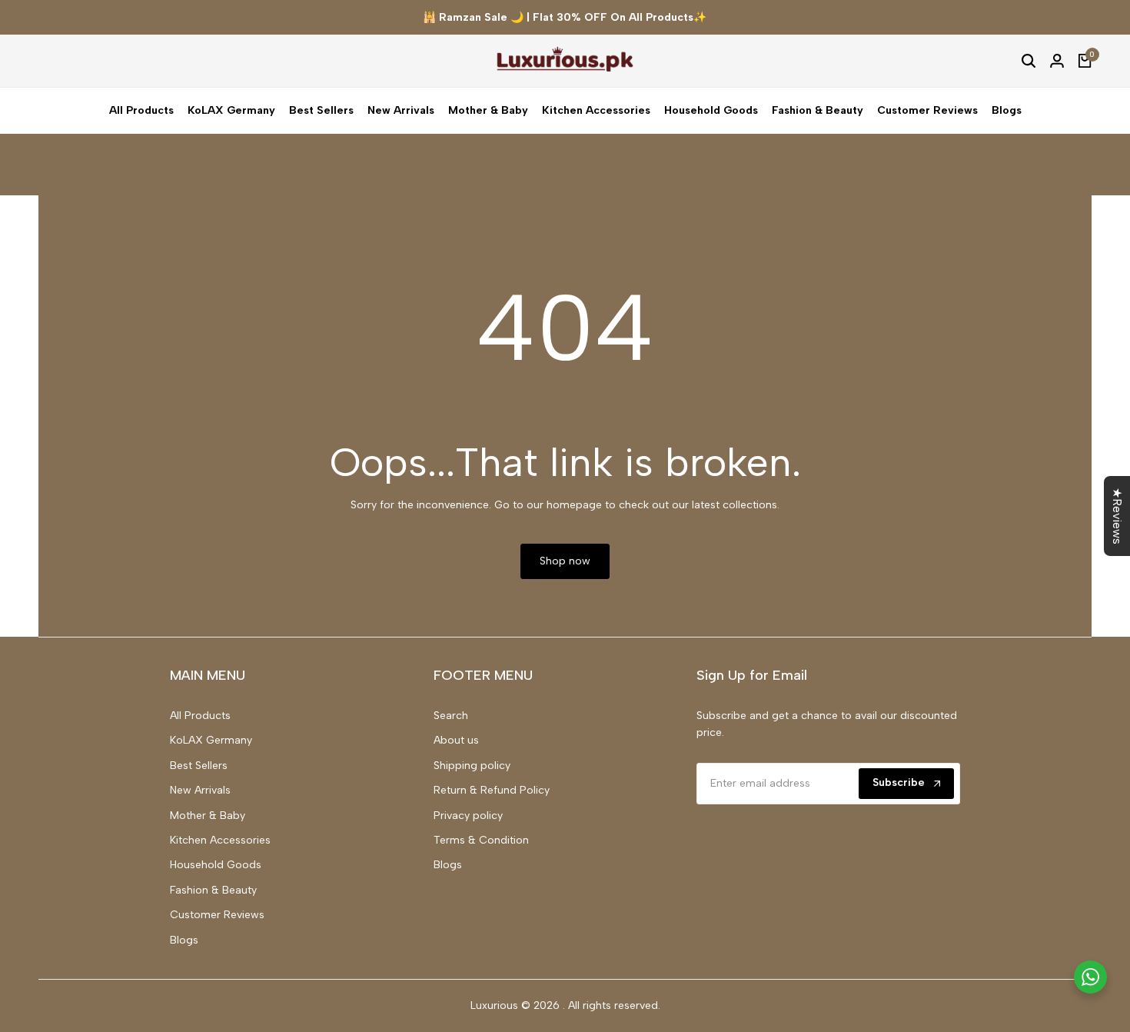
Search (451, 715)
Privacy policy (468, 815)
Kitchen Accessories (220, 840)
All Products (200, 715)
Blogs (184, 940)
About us (456, 740)
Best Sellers (199, 765)
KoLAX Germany (211, 740)
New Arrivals (200, 790)
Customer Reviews (217, 914)
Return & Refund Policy (492, 790)
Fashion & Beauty (213, 890)
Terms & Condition (481, 840)
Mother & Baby (207, 815)
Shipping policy (472, 765)
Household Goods (215, 864)
